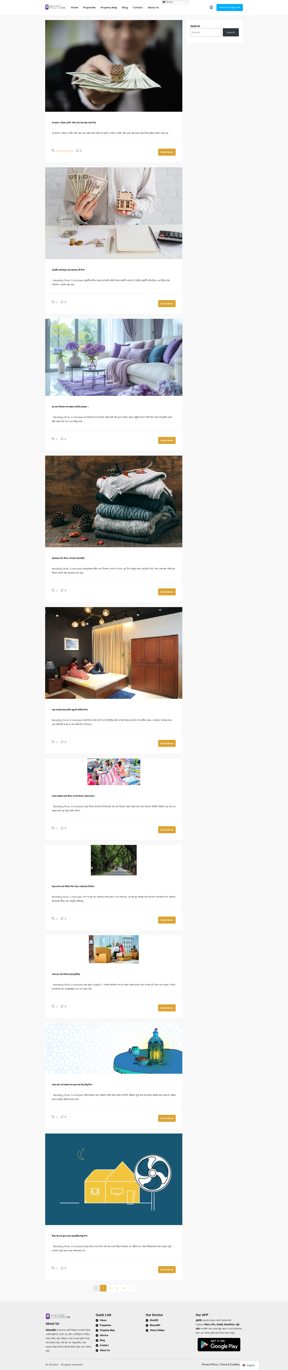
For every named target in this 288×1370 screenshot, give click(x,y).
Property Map (109, 7)
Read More (167, 152)
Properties (89, 7)
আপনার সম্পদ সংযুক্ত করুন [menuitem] (229, 7)
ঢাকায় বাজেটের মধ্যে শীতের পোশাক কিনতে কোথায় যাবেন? (73, 796)
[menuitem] (211, 7)
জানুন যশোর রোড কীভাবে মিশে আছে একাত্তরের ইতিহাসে (73, 886)
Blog (125, 7)
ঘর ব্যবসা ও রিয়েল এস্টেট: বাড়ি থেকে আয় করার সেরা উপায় (74, 122)
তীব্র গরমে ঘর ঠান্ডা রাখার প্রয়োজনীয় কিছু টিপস (69, 1236)
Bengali (169, 2)
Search (195, 26)
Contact (138, 7)
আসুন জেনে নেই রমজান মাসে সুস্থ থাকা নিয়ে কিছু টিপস (72, 1084)
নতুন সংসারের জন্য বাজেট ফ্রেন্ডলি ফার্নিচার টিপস (70, 709)
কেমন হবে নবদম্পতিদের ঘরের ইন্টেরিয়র (66, 974)
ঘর (57, 302)
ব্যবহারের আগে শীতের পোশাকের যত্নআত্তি (68, 558)
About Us (153, 7)
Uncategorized (64, 150)
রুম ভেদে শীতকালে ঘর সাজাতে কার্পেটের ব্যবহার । (70, 406)
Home (74, 7)
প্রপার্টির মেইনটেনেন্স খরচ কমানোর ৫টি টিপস (68, 270)
